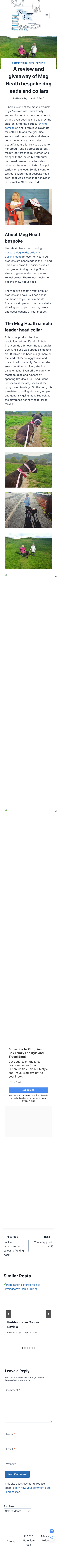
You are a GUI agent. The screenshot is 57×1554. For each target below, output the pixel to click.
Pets (31, 63)
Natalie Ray (22, 98)
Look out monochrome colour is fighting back (14, 1246)
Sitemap (12, 1541)
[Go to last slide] (8, 1314)
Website (11, 1464)
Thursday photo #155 (43, 1242)
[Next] (48, 1314)
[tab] (22, 1348)
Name (11, 1434)
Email (10, 1449)
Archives (9, 1506)
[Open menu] (47, 15)
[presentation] (28, 1299)
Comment (13, 1390)
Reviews (40, 63)
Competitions (19, 63)
